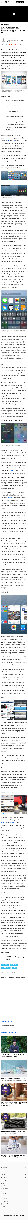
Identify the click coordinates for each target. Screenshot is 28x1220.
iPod (13, 140)
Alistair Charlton (13, 38)
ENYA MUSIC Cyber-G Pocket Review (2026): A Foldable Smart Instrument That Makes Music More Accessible (14, 1104)
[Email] (17, 44)
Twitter (10, 497)
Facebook (11, 470)
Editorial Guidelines (20, 977)
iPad (7, 140)
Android (3, 822)
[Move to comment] (20, 44)
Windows (12, 822)
